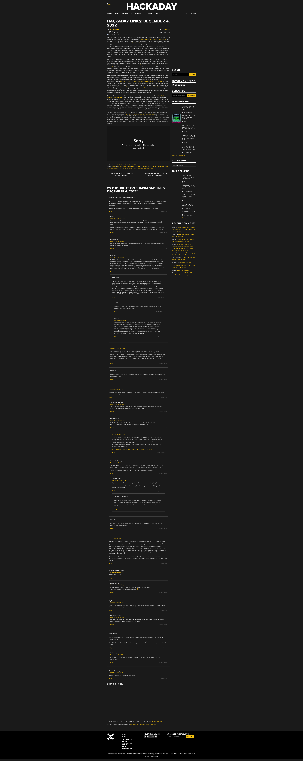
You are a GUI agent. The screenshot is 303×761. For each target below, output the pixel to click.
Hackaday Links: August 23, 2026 (187, 205)
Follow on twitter (176, 85)
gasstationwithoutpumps (179, 265)
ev (141, 166)
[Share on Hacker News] (112, 32)
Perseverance (126, 168)
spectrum (140, 168)
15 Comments (187, 122)
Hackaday (151, 6)
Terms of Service (173, 753)
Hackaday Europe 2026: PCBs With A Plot (188, 107)
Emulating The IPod (186, 262)
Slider (136, 164)
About (158, 14)
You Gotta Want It (188, 212)
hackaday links (147, 166)
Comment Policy (157, 721)
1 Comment (186, 209)
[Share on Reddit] (114, 32)
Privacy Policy (165, 753)
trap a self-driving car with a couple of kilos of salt (139, 114)
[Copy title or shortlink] (117, 32)
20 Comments (187, 143)
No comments (187, 112)
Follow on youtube (179, 85)
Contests (139, 14)
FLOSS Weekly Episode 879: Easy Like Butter (188, 177)
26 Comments (187, 132)
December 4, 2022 (164, 32)
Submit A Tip (127, 744)
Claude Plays (183, 270)
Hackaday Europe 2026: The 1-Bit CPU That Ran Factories (188, 147)
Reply (110, 211)
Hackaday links (129, 164)
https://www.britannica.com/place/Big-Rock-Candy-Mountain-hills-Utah (132, 449)
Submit (150, 14)
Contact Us (127, 749)
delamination (126, 166)
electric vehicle (135, 166)
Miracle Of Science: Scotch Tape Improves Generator (156, 174)
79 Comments (187, 191)
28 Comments (187, 152)
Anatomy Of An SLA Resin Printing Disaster (188, 117)
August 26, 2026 (191, 14)
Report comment (164, 211)
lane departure (160, 166)
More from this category (179, 155)
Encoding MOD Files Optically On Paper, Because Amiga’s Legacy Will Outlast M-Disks (183, 229)
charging (119, 166)
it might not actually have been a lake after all (153, 39)
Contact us (184, 85)
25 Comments (165, 29)
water (151, 168)
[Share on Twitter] (110, 32)
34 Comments (187, 201)
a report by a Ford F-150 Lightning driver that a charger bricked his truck (141, 81)
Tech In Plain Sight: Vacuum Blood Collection (188, 196)
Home (109, 14)
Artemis (114, 166)
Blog (117, 14)
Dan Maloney (114, 29)
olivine (116, 168)
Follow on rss (181, 85)
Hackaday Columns (118, 164)
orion (120, 168)
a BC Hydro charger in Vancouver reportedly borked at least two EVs (139, 87)
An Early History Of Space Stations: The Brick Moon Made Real (189, 137)
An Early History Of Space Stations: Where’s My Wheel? (189, 127)
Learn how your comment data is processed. (143, 724)
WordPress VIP (154, 756)
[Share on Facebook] (108, 32)
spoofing (146, 168)
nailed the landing (136, 43)
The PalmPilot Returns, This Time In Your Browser (121, 174)
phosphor (134, 168)
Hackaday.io (127, 14)
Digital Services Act (182, 753)
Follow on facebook (173, 85)
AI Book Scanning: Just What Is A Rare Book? (188, 186)
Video (124, 742)
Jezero (154, 166)
